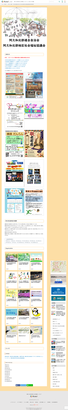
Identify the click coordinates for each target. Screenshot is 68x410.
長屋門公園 (22, 356)
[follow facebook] (34, 405)
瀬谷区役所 (7, 356)
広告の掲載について (42, 402)
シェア (18, 385)
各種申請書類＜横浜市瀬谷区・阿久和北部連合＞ (11, 336)
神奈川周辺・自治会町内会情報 (58, 326)
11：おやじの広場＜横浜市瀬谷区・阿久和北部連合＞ (24, 318)
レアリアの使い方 (19, 402)
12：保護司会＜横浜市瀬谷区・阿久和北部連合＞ (35, 318)
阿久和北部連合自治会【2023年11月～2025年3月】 (35, 337)
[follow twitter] (35, 405)
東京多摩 (54, 384)
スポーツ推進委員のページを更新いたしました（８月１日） (16, 63)
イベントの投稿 (26, 402)
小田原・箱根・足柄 (56, 381)
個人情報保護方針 (55, 402)
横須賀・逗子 (55, 379)
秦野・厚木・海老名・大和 (57, 374)
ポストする (24, 385)
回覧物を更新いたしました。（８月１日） (13, 68)
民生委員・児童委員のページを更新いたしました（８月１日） (17, 61)
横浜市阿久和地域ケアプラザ (30, 356)
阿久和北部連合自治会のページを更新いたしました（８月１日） (17, 60)
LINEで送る (30, 385)
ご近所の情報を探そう (57, 335)
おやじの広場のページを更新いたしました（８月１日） (15, 66)
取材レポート (55, 328)
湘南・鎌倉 (55, 377)
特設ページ (55, 321)
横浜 (54, 367)
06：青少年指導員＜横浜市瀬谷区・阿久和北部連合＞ (36, 282)
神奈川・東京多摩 (56, 386)
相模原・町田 (55, 372)
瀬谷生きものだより (22, 335)
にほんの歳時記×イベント (57, 330)
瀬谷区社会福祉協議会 (14, 356)
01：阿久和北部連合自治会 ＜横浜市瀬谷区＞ (12, 263)
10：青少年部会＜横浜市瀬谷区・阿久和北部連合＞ (11, 318)
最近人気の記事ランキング (58, 332)
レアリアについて (13, 402)
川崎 (54, 370)
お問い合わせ (32, 402)
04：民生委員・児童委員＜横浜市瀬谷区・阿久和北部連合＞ (12, 282)
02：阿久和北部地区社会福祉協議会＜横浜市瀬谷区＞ (23, 263)
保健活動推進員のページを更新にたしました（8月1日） (16, 64)
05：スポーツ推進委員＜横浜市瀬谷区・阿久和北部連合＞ (24, 282)
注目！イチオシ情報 (56, 323)
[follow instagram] (37, 405)
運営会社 (36, 402)
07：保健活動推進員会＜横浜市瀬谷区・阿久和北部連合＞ (12, 300)
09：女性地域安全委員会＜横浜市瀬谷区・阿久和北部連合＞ (36, 300)
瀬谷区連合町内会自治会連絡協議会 (18, 358)
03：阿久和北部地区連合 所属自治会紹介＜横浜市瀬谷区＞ (36, 264)
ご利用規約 (49, 402)
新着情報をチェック (56, 319)
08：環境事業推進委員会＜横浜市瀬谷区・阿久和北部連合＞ (24, 300)
